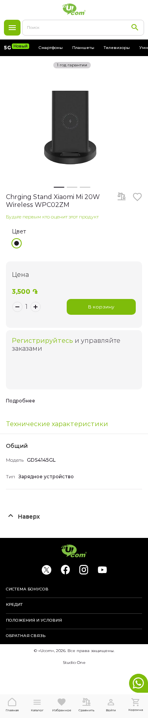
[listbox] (77, 243)
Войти (111, 710)
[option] (16, 243)
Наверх (29, 516)
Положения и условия (34, 620)
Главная (12, 710)
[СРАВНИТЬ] (121, 197)
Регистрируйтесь (42, 340)
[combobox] (83, 28)
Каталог (12, 28)
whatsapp (138, 683)
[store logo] (74, 9)
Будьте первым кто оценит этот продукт (52, 217)
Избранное (61, 710)
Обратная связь (25, 636)
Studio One (74, 662)
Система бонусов (27, 589)
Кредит (14, 605)
